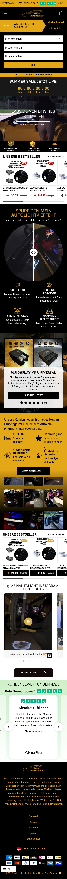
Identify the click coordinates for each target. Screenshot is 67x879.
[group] (16, 179)
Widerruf (33, 827)
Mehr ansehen (33, 731)
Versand (33, 816)
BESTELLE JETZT (30, 672)
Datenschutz (33, 838)
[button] (23, 661)
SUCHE (33, 65)
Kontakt (33, 822)
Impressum (33, 833)
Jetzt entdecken (33, 124)
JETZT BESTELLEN (31, 471)
